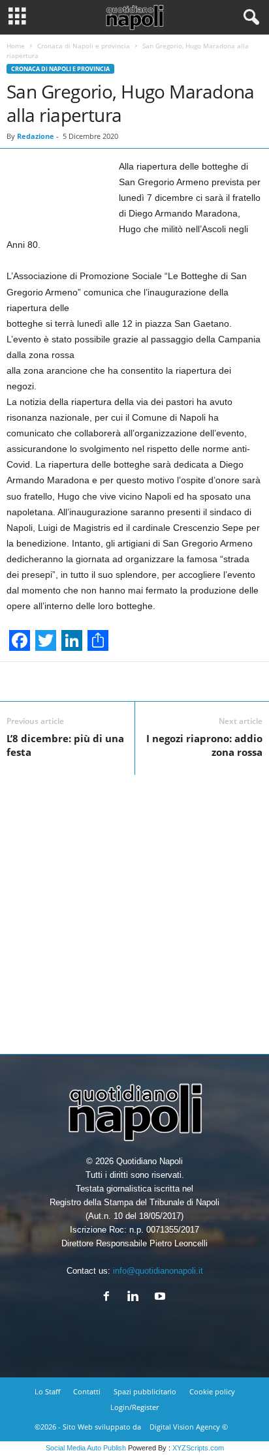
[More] (175, 681)
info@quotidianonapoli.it (158, 1271)
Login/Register (134, 1407)
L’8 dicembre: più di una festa (65, 745)
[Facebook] (109, 1297)
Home (16, 45)
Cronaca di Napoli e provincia (83, 45)
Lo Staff (47, 1391)
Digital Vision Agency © (189, 1427)
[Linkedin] (136, 1297)
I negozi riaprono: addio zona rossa (204, 745)
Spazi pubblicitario (145, 1391)
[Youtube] (162, 1297)
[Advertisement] (134, 909)
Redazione (35, 136)
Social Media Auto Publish (86, 1448)
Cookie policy (212, 1391)
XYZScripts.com (198, 1448)
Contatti (87, 1391)
